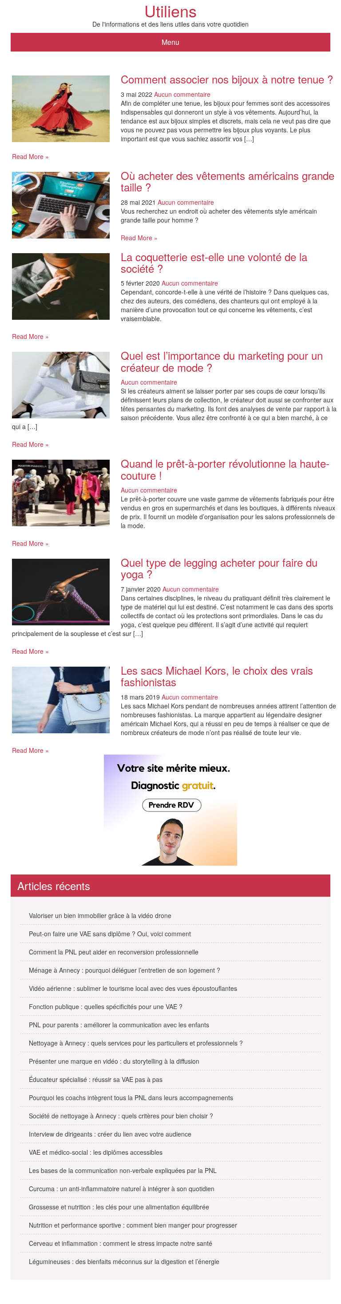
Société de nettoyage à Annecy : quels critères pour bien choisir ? (121, 1115)
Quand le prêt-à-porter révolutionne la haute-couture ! (225, 468)
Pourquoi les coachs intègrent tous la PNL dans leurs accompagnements (131, 1097)
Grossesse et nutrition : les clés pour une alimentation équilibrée (119, 1206)
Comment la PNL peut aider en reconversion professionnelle (113, 951)
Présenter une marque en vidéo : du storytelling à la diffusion (114, 1061)
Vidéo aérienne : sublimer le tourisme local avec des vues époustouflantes (133, 988)
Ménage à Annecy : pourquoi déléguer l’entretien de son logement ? (124, 970)
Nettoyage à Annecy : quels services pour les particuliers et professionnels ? (136, 1042)
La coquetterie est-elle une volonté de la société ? (214, 262)
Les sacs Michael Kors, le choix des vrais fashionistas (217, 675)
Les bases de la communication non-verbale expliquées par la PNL (123, 1170)
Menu (170, 42)
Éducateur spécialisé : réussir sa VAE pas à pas (96, 1079)
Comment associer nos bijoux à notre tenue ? (227, 79)
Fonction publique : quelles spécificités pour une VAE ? (105, 1006)
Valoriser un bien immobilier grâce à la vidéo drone (100, 915)
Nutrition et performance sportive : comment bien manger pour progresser (133, 1225)
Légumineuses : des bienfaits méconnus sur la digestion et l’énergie (124, 1261)
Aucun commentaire (182, 94)
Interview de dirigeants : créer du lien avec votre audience (110, 1133)
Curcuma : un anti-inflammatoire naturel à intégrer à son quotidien (121, 1188)
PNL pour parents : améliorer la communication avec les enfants (119, 1024)
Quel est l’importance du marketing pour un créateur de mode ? (222, 360)
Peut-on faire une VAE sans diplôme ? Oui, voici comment (110, 933)
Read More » (30, 156)
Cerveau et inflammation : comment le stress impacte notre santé (120, 1243)
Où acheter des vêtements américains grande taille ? (227, 181)
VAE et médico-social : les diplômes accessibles (96, 1152)
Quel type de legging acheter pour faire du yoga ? (219, 567)
